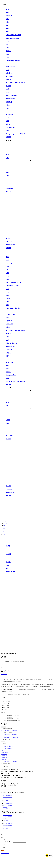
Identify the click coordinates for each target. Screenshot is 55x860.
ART (7, 25)
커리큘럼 (9, 73)
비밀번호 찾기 (10, 571)
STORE (8, 137)
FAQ (4, 525)
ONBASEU (9, 76)
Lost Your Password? (5, 853)
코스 (7, 44)
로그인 (4, 521)
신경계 (8, 105)
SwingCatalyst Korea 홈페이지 (15, 134)
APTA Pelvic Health (12, 38)
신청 (7, 47)
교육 (7, 19)
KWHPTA (9, 114)
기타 (7, 108)
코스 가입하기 (4, 674)
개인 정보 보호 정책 (7, 795)
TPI (7, 54)
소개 (7, 12)
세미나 (8, 79)
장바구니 (8, 562)
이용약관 (5, 798)
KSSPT (8, 86)
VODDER (9, 241)
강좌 (7, 22)
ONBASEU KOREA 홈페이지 (15, 82)
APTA (8, 172)
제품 (7, 130)
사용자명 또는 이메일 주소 (6, 841)
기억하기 (4, 847)
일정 (7, 31)
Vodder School (10, 66)
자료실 (8, 51)
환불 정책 (5, 800)
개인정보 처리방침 (7, 797)
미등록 (2, 659)
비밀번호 (3, 844)
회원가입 (5, 523)
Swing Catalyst (11, 127)
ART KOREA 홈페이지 (13, 35)
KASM (8, 238)
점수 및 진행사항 (11, 95)
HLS (7, 9)
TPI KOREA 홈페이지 (13, 60)
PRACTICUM (10, 98)
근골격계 (9, 102)
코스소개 (9, 15)
